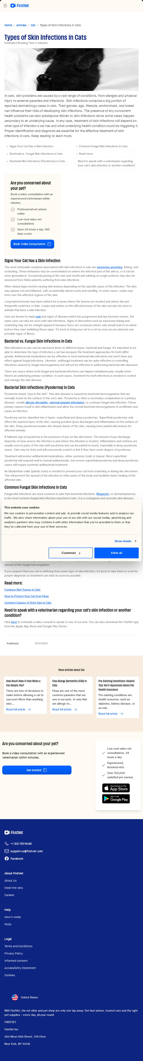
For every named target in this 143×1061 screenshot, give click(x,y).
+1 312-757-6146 (21, 844)
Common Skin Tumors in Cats (22, 590)
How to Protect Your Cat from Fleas (26, 596)
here (14, 622)
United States (29, 997)
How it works (12, 917)
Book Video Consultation (29, 244)
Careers (9, 895)
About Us (10, 881)
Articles (21, 25)
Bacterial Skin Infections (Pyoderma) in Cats (37, 161)
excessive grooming (109, 267)
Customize (69, 552)
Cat (33, 25)
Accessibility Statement (20, 968)
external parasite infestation (66, 402)
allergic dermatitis (37, 402)
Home (8, 25)
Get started (34, 770)
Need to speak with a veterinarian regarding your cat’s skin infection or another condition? (106, 163)
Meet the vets (13, 888)
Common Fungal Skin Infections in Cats (103, 146)
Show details (123, 541)
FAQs (7, 924)
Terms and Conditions (18, 946)
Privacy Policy (13, 953)
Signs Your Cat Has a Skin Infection (31, 146)
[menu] (5, 5)
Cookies (9, 975)
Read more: (86, 154)
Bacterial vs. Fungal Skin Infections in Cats (36, 154)
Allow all (116, 552)
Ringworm (102, 494)
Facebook (16, 859)
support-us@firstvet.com (26, 851)
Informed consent (16, 961)
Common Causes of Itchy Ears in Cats (27, 603)
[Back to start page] (19, 6)
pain (38, 316)
